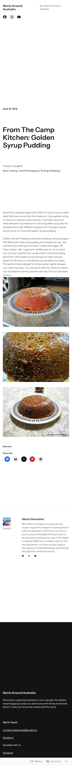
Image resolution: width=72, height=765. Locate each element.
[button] (36, 357)
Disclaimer (8, 737)
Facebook (8, 752)
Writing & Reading (50, 170)
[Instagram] (12, 17)
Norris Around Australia (12, 7)
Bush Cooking (10, 170)
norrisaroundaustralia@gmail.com (20, 730)
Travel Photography (29, 170)
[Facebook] (5, 17)
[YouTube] (19, 17)
